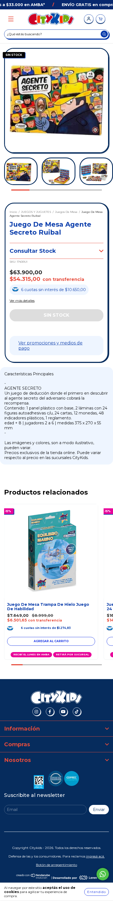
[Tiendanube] (33, 877)
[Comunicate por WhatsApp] (103, 874)
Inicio (13, 212)
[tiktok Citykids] (77, 711)
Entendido (96, 892)
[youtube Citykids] (63, 711)
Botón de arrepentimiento (56, 865)
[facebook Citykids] (50, 711)
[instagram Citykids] (36, 711)
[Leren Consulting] (75, 877)
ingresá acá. (95, 856)
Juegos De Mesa (66, 212)
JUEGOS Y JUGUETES (36, 212)
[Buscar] (104, 34)
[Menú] (11, 19)
